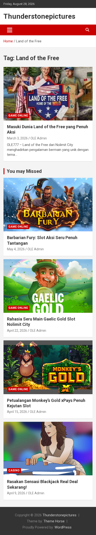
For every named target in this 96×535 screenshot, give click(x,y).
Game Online (18, 115)
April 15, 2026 (17, 412)
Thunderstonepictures (39, 16)
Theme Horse (54, 521)
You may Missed (24, 171)
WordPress (63, 527)
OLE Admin (39, 138)
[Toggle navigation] (9, 30)
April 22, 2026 (17, 330)
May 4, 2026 (16, 249)
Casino (14, 470)
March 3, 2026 (17, 138)
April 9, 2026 (16, 493)
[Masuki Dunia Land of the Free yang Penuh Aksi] (48, 94)
